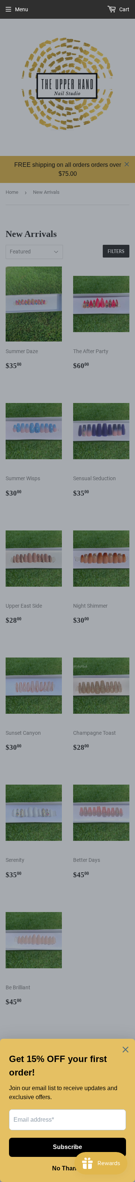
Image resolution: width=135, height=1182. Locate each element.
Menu (21, 9)
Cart (123, 9)
